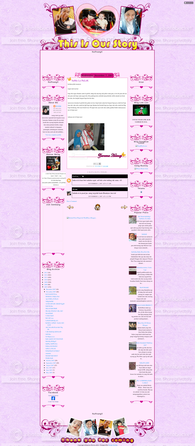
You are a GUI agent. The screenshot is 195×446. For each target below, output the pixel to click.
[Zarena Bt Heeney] (53, 399)
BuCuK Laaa (49, 318)
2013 (46, 273)
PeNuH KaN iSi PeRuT (52, 351)
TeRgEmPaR (49, 301)
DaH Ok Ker (49, 306)
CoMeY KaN (49, 316)
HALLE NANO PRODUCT (144, 305)
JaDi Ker (48, 334)
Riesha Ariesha (112, 445)
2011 (46, 277)
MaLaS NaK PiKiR (51, 308)
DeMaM (144, 234)
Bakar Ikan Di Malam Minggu (144, 324)
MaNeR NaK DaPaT (52, 356)
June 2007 (49, 370)
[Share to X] (97, 164)
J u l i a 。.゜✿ (78, 176)
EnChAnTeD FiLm (51, 294)
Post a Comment (72, 201)
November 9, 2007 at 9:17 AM (99, 183)
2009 (46, 282)
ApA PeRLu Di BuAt (52, 299)
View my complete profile (53, 135)
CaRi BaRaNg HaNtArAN (53, 332)
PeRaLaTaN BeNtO (51, 346)
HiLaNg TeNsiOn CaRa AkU (54, 311)
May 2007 (49, 373)
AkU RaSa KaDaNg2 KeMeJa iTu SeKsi (144, 217)
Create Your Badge (53, 401)
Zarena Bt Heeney (53, 395)
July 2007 (49, 368)
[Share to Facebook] (100, 164)
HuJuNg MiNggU (51, 341)
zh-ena (58, 106)
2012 (46, 275)
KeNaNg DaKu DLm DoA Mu (140, 252)
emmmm (48, 353)
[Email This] (94, 164)
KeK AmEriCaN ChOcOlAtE (54, 339)
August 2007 (50, 365)
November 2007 (51, 292)
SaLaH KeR (49, 313)
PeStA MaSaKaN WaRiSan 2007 (144, 344)
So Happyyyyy (50, 337)
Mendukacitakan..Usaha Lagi (144, 268)
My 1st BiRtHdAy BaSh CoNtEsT (144, 382)
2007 (46, 287)
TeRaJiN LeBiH (144, 363)
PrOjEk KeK (49, 358)
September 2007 (51, 363)
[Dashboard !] (188, 3)
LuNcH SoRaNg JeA (52, 320)
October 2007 (50, 360)
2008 (46, 284)
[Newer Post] (70, 210)
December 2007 (51, 289)
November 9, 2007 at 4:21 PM (99, 196)
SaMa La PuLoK (51, 348)
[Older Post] (124, 210)
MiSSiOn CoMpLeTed (52, 296)
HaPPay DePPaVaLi (52, 344)
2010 (46, 280)
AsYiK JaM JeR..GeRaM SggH (55, 304)
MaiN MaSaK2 (144, 287)
